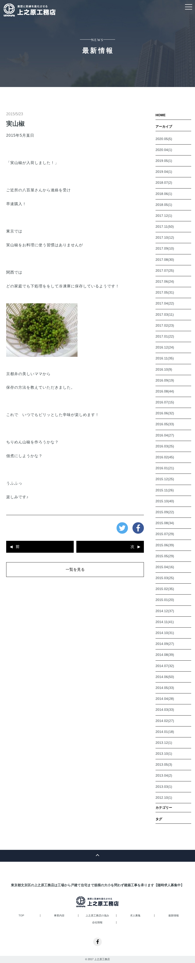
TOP (21, 915)
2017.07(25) (165, 270)
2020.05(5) (164, 139)
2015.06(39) (165, 545)
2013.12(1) (164, 743)
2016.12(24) (165, 347)
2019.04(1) (164, 172)
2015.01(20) (165, 600)
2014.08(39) (165, 655)
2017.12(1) (164, 216)
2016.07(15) (165, 402)
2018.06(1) (164, 194)
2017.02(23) (165, 325)
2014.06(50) (165, 677)
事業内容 (59, 915)
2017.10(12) (165, 237)
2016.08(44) (165, 391)
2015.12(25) (165, 479)
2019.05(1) (164, 161)
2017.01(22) (165, 336)
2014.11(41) (165, 622)
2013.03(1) (164, 787)
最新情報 (173, 915)
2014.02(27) (165, 721)
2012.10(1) (164, 797)
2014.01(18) (165, 732)
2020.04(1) (164, 150)
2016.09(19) (165, 380)
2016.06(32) (165, 413)
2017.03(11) (165, 314)
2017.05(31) (165, 292)
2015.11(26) (165, 490)
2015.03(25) (165, 578)
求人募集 (135, 915)
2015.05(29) (165, 556)
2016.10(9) (164, 369)
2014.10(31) (165, 633)
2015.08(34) (165, 523)
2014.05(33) (165, 688)
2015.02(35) (165, 589)
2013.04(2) (164, 775)
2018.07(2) (164, 182)
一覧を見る (75, 569)
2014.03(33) (165, 709)
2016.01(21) (165, 468)
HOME (161, 115)
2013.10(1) (164, 753)
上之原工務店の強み (97, 915)
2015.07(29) (165, 534)
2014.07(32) (165, 666)
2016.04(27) (165, 435)
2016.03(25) (165, 446)
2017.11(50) (165, 226)
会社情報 (97, 922)
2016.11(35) (165, 358)
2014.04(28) (165, 699)
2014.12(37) (165, 611)
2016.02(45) (165, 457)
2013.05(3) (164, 764)
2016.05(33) (165, 424)
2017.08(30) (165, 259)
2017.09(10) (165, 248)
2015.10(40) (165, 501)
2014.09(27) (165, 644)
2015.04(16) (165, 567)
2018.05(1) (164, 205)
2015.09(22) (165, 512)
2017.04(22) (165, 303)
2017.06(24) (165, 281)
